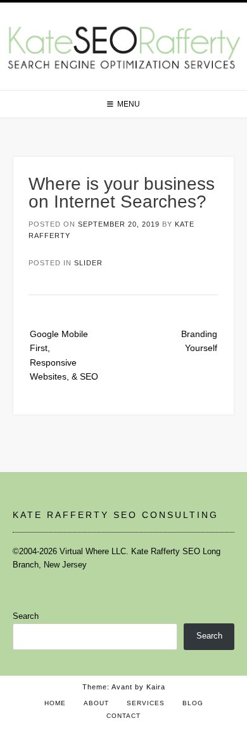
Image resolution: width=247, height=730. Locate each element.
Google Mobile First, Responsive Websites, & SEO (64, 355)
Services (146, 703)
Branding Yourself (199, 341)
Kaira (155, 687)
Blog (192, 703)
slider (88, 263)
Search (26, 616)
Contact (123, 715)
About (96, 703)
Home (55, 703)
